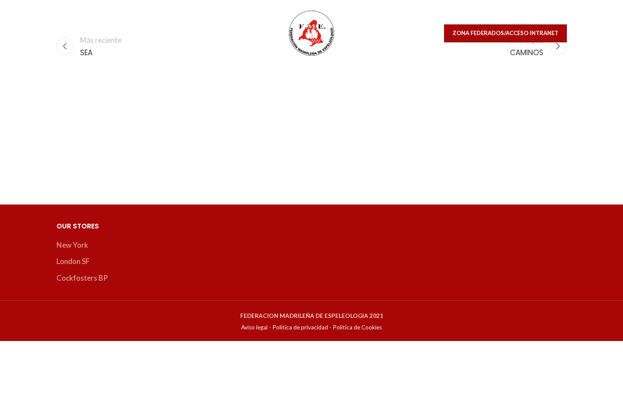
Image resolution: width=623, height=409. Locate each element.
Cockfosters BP (82, 277)
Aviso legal (254, 327)
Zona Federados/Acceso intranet (505, 33)
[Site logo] (311, 32)
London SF (73, 261)
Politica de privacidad (300, 327)
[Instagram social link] (84, 33)
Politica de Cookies (357, 327)
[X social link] (66, 33)
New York (72, 244)
